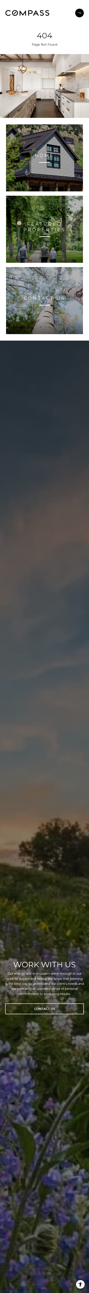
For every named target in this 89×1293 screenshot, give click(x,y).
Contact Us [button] (44, 1009)
